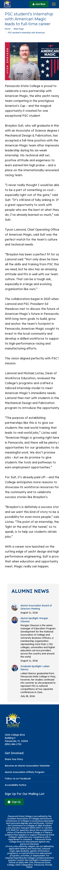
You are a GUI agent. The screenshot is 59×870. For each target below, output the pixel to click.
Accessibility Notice (15, 784)
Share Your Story (14, 759)
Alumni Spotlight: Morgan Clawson (34, 620)
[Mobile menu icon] (54, 4)
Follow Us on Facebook (18, 778)
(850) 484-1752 (13, 744)
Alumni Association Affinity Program (24, 772)
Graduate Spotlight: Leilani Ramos (34, 668)
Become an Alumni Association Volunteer (27, 765)
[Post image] (14, 607)
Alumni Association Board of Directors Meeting (36, 607)
